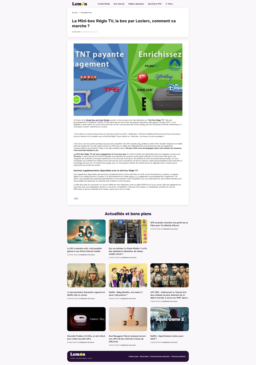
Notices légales (144, 356)
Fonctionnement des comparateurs (160, 356)
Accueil (75, 12)
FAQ (76, 198)
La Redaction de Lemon (89, 32)
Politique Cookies (134, 356)
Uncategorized (86, 12)
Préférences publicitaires (178, 356)
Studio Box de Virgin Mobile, (98, 120)
